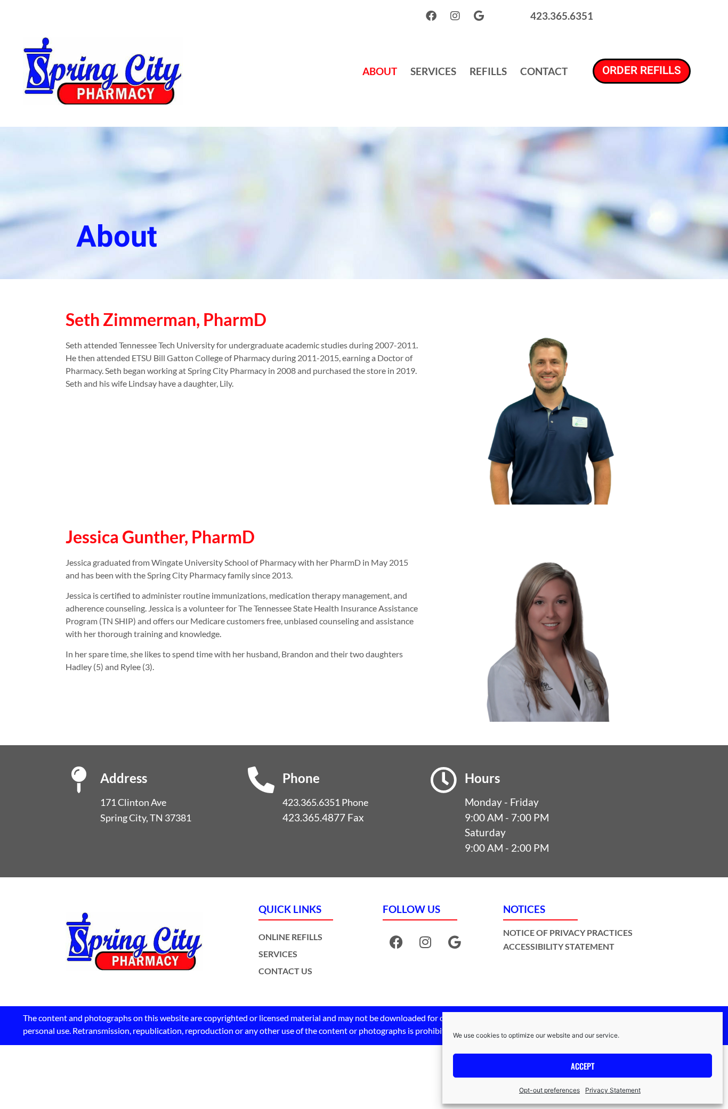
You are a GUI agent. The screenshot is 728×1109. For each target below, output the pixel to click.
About (379, 71)
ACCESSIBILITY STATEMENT (558, 946)
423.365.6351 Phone (325, 802)
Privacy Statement (613, 1090)
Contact (544, 71)
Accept (582, 1066)
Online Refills (290, 937)
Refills (488, 71)
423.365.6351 (561, 16)
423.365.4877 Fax (323, 817)
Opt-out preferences (549, 1090)
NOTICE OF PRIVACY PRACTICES (568, 932)
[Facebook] (431, 16)
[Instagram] (455, 16)
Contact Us (285, 971)
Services (433, 71)
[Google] (479, 16)
